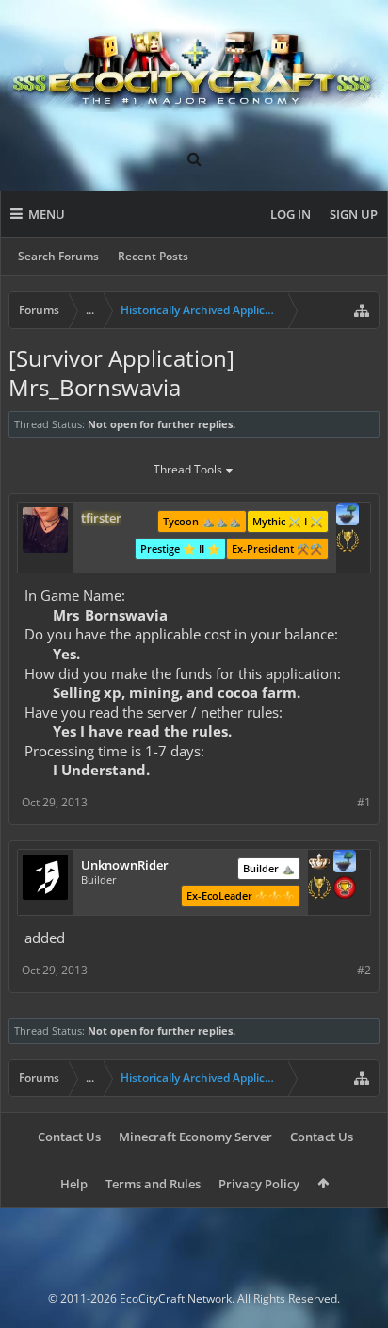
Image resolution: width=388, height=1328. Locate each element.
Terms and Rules (153, 1183)
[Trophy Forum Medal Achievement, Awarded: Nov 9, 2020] (344, 889)
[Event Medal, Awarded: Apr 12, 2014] (347, 542)
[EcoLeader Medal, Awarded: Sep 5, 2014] (319, 863)
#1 (364, 802)
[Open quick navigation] (362, 310)
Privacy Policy (258, 1183)
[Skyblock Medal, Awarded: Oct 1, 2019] (344, 863)
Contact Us (69, 1136)
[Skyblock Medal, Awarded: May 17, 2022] (347, 516)
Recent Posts (153, 256)
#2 (364, 970)
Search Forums (58, 256)
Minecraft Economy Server (195, 1136)
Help (74, 1183)
